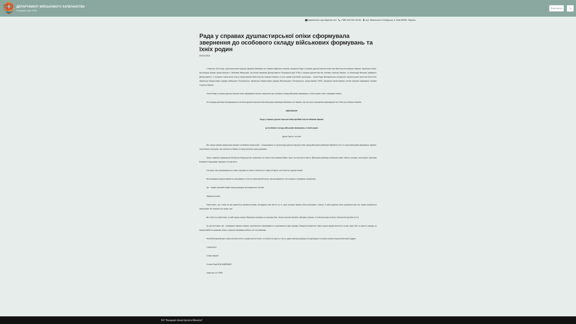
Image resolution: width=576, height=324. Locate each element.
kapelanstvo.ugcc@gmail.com (322, 20)
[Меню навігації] (570, 8)
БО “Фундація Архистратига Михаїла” (181, 320)
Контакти (556, 8)
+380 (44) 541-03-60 (351, 20)
